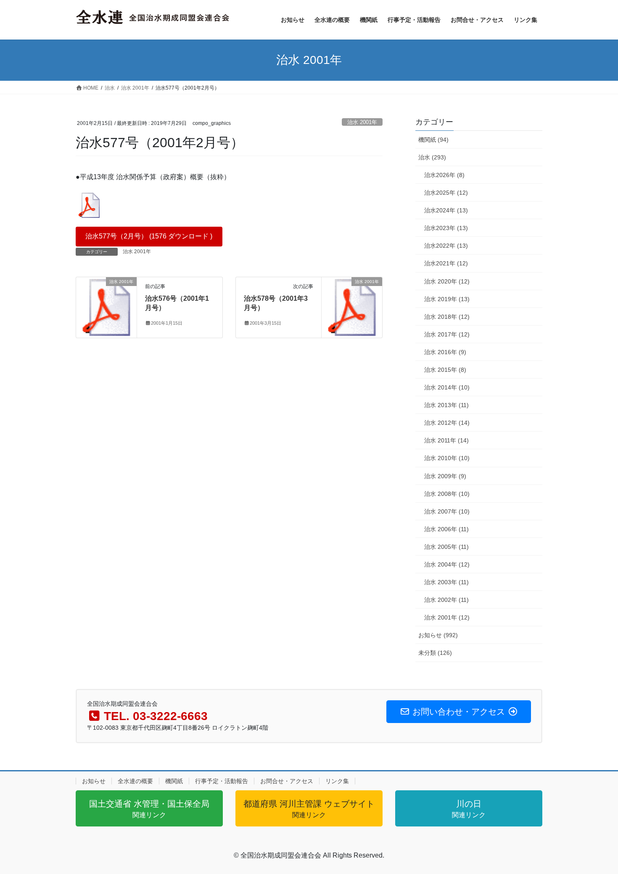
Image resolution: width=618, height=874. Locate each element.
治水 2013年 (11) (446, 405)
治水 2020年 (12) (447, 281)
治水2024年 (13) (446, 210)
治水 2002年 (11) (446, 599)
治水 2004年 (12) (447, 564)
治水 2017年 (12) (447, 334)
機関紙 (174, 781)
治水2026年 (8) (444, 175)
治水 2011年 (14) (446, 440)
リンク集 (337, 781)
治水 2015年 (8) (445, 369)
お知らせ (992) (438, 635)
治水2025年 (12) (446, 192)
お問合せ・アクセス (286, 781)
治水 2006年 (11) (446, 529)
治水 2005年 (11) (446, 546)
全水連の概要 (135, 781)
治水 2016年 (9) (445, 352)
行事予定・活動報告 (221, 781)
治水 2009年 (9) (445, 476)
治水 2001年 (362, 122)
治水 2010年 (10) (447, 458)
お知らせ (94, 781)
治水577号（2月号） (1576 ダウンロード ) (148, 236)
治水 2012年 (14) (447, 422)
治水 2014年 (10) (447, 387)
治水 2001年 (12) (447, 617)
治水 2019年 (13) (447, 299)
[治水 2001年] (106, 306)
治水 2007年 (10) (447, 511)
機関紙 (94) (433, 139)
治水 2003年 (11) (446, 582)
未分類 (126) (435, 652)
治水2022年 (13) (446, 245)
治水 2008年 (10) (447, 493)
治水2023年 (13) (446, 228)
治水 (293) (432, 157)
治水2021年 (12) (446, 263)
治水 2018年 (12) (447, 316)
